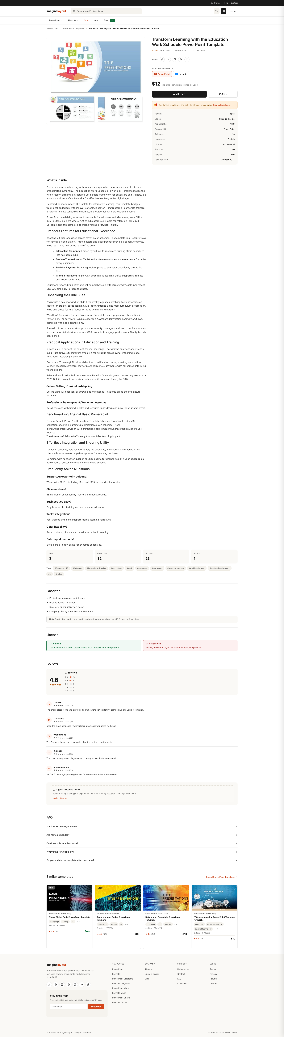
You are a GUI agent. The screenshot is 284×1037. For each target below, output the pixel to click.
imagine (56, 11)
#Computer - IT (61, 568)
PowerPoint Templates (73, 28)
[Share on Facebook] (180, 59)
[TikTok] (88, 984)
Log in (232, 11)
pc (160, 924)
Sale (86, 20)
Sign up (63, 798)
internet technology (203, 929)
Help (226, 3)
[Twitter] (49, 984)
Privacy (213, 974)
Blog (147, 978)
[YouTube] (81, 984)
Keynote (72, 20)
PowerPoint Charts (121, 997)
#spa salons (157, 568)
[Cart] (223, 11)
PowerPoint (54, 20)
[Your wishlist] (217, 11)
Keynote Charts (119, 1002)
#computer (142, 568)
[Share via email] (186, 59)
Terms (213, 969)
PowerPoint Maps (120, 988)
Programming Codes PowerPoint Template (113, 918)
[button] (95, 81)
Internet (168, 924)
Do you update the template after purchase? (70, 860)
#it (49, 574)
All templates (52, 28)
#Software (77, 568)
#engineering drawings (220, 568)
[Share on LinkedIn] (174, 59)
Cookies (213, 983)
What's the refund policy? (60, 851)
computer (151, 924)
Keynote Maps (119, 993)
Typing (65, 921)
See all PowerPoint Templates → (222, 877)
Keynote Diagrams (121, 983)
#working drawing (197, 568)
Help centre (183, 969)
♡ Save (223, 94)
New (96, 20)
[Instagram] (75, 984)
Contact (234, 3)
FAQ (179, 978)
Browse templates (221, 105)
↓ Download (69, 938)
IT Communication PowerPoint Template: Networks (214, 918)
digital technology (214, 924)
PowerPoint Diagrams (122, 978)
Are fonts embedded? (58, 834)
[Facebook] (55, 984)
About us (149, 969)
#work (129, 568)
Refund (213, 978)
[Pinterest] (68, 984)
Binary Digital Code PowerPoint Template (69, 917)
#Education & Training (96, 568)
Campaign (54, 921)
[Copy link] (162, 59)
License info (183, 983)
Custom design (152, 974)
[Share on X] (168, 59)
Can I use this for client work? (62, 843)
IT (73, 921)
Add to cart (179, 94)
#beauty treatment (175, 568)
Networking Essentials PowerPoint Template (162, 918)
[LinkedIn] (62, 984)
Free (109, 20)
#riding (59, 574)
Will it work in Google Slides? (61, 826)
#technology (116, 568)
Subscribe (96, 1006)
